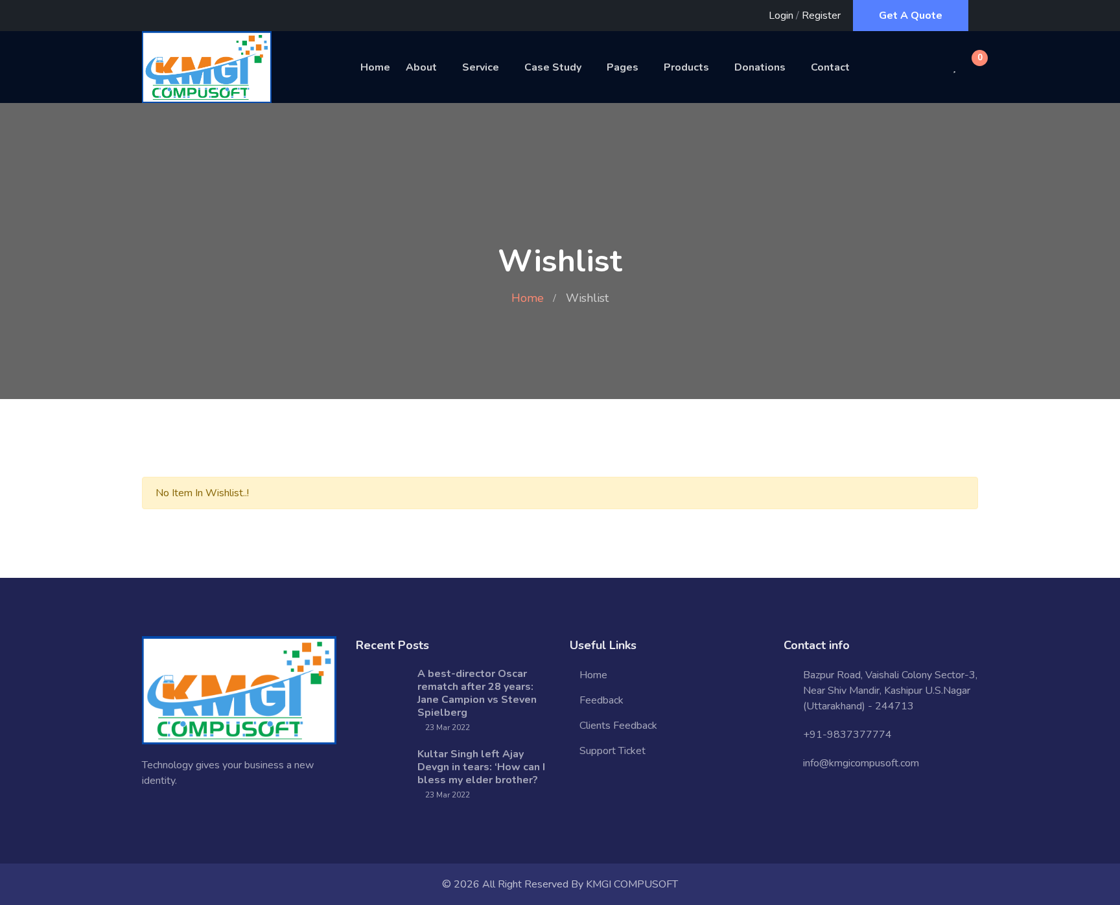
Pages (622, 67)
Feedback (601, 700)
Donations (760, 67)
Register (821, 15)
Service (480, 67)
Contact (830, 67)
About (421, 67)
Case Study (552, 67)
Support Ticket (612, 751)
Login (781, 15)
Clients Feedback (618, 725)
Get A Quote (910, 15)
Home (375, 67)
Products (686, 67)
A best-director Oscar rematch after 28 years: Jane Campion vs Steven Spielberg (477, 693)
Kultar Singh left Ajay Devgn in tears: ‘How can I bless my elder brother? (481, 767)
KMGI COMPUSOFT (632, 884)
